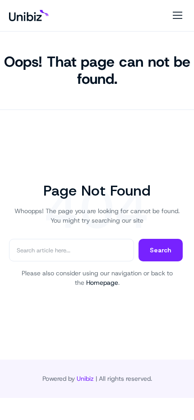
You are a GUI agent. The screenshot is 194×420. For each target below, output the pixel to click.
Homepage (102, 282)
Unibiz (85, 378)
